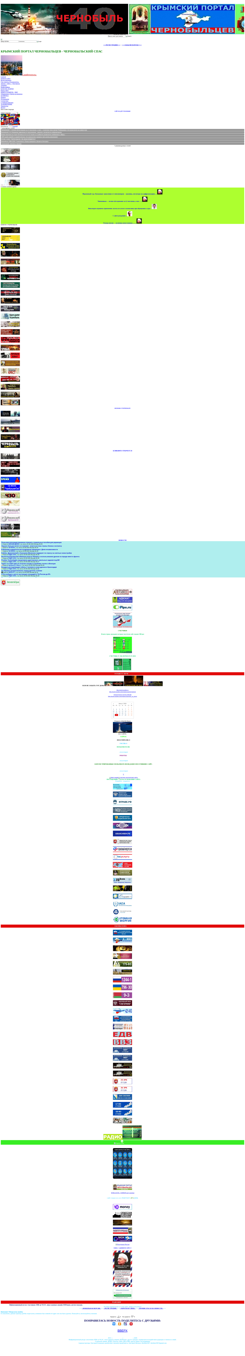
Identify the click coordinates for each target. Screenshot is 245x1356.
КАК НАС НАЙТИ (7, 89)
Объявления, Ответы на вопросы (11, 94)
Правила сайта (5, 78)
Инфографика (5, 87)
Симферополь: (29, 74)
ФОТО (3, 108)
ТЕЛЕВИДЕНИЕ (6, 104)
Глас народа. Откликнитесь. (10, 82)
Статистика (4, 101)
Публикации (5, 99)
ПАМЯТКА (5, 95)
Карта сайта (5, 90)
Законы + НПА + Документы (10, 83)
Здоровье (4, 85)
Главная (3, 77)
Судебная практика (7, 102)
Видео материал (6, 80)
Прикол (3, 97)
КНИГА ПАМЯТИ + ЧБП (9, 92)
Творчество (4, 106)
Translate (15, 126)
